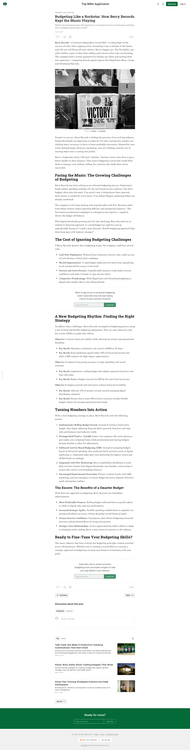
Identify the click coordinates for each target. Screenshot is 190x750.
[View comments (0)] (65, 37)
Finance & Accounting (64, 12)
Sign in (183, 4)
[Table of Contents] (2, 375)
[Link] (52, 177)
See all (59, 701)
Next (128, 595)
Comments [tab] (60, 611)
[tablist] (64, 611)
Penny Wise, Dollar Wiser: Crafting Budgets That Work (84, 664)
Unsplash (102, 131)
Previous (63, 595)
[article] (95, 651)
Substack (84, 745)
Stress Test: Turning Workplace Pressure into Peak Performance (81, 683)
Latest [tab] (63, 638)
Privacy (96, 734)
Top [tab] (57, 638)
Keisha (93, 131)
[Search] (158, 4)
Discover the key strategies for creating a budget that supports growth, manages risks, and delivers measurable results (82, 669)
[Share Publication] (163, 4)
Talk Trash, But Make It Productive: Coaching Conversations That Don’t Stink (79, 646)
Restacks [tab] (69, 611)
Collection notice (112, 734)
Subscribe (172, 4)
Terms (102, 734)
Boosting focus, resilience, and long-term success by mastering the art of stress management (82, 688)
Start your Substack (89, 740)
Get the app (105, 740)
